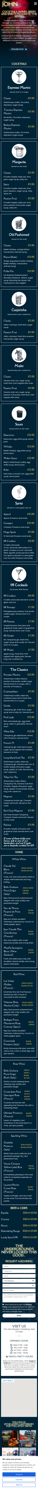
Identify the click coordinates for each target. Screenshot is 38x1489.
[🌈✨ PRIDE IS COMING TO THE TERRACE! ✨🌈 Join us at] (27, 1456)
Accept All (19, 1474)
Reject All (19, 1485)
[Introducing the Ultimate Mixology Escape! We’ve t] (10, 1438)
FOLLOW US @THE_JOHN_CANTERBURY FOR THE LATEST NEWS (19, 1424)
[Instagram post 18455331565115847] (10, 1456)
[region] (19, 1472)
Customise (19, 1479)
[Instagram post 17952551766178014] (27, 1438)
